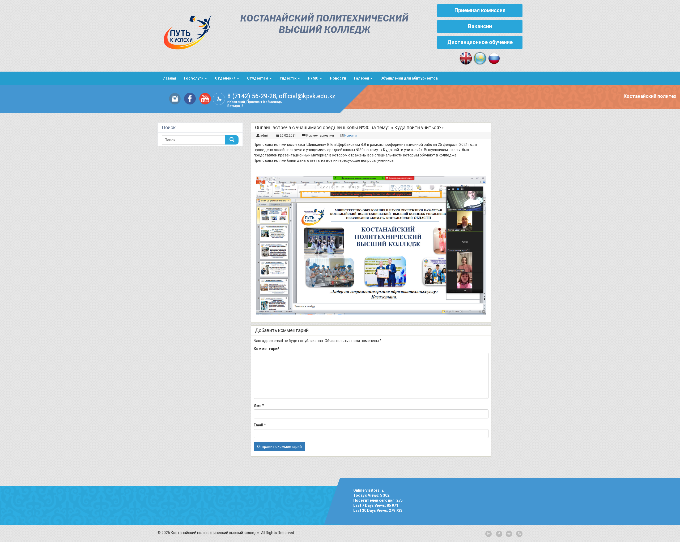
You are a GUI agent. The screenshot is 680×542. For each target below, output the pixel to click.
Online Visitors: (367, 490)
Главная (169, 78)
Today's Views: (366, 495)
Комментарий (266, 349)
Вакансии (480, 26)
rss (519, 534)
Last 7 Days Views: (370, 505)
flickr (509, 534)
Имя (259, 405)
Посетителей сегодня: (374, 500)
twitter (488, 534)
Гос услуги (194, 78)
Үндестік (288, 78)
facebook (499, 534)
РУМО (313, 78)
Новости (338, 78)
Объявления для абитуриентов (409, 78)
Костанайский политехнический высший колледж (324, 24)
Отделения (225, 78)
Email (260, 425)
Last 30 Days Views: (371, 510)
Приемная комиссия (479, 10)
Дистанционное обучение (480, 42)
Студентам (258, 78)
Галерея (362, 78)
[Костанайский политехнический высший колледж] (185, 31)
